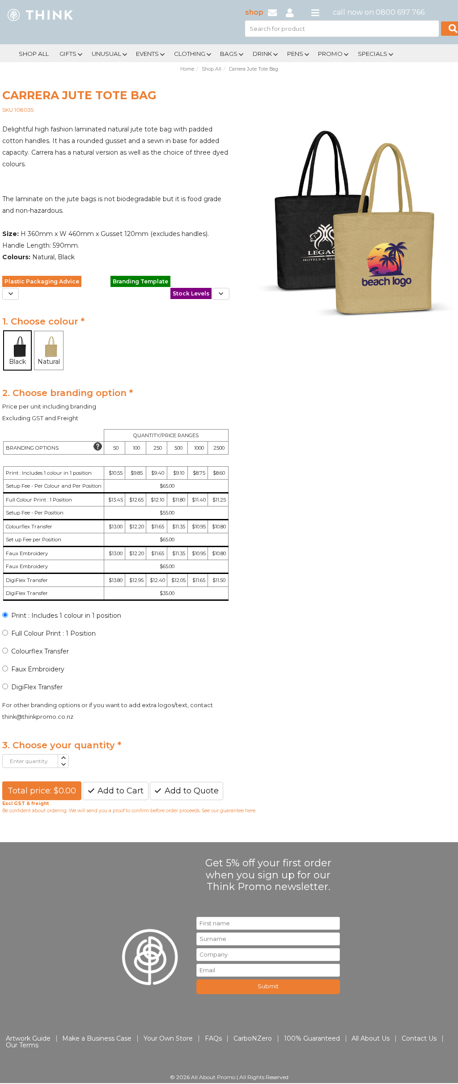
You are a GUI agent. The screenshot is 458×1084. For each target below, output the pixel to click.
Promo (330, 53)
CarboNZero (252, 1038)
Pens (295, 53)
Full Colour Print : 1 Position (53, 633)
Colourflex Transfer (40, 651)
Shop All (34, 53)
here (250, 811)
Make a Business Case (96, 1038)
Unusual (106, 53)
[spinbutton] (30, 761)
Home (187, 69)
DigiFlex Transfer (37, 687)
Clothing (189, 53)
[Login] (289, 12)
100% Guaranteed (312, 1038)
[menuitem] (33, 53)
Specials (372, 53)
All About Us (371, 1038)
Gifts (67, 53)
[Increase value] (63, 758)
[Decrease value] (63, 764)
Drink (262, 53)
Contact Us (419, 1038)
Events (147, 53)
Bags (228, 53)
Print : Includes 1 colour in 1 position (66, 616)
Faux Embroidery (37, 669)
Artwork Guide (28, 1038)
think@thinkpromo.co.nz (37, 716)
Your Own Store (168, 1038)
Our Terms (22, 1045)
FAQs (213, 1038)
